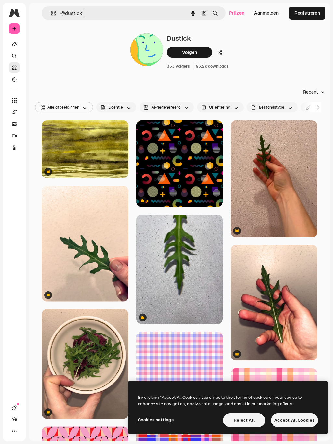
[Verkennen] (14, 79)
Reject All (244, 420)
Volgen (189, 52)
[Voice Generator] (14, 147)
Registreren (307, 13)
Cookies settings (156, 420)
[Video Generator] (14, 135)
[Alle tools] (14, 100)
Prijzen (236, 13)
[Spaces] (14, 112)
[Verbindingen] (14, 407)
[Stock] (14, 67)
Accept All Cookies (294, 420)
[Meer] (14, 431)
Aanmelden (266, 13)
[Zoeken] (14, 56)
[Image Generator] (14, 124)
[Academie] (14, 419)
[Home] (14, 44)
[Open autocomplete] (51, 13)
